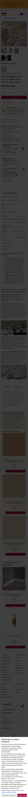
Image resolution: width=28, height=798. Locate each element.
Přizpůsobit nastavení (8, 795)
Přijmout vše (22, 795)
